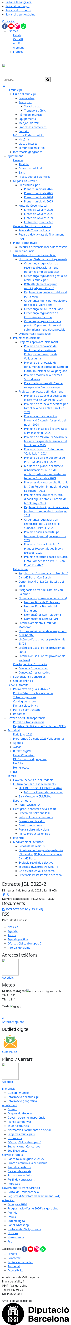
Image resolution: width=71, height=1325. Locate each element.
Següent (18, 1022)
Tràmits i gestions (19, 1167)
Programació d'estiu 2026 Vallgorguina (33, 1208)
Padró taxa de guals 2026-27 (26, 1159)
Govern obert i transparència (26, 1117)
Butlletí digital (17, 1221)
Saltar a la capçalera (19, 2)
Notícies (13, 927)
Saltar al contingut (17, 6)
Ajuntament (9, 1105)
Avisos (12, 935)
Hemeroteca (16, 1237)
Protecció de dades (20, 1262)
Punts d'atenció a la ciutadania (27, 1163)
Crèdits (12, 1254)
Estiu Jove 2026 (17, 1204)
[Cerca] (48, 79)
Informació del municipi (23, 1097)
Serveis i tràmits (12, 1155)
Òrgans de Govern (20, 1113)
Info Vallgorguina (19, 948)
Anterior (7, 1022)
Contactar (8, 21)
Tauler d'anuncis (18, 1126)
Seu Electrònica (18, 1150)
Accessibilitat (16, 1270)
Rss (10, 1241)
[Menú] (4, 86)
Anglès (17, 43)
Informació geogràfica (22, 1101)
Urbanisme (15, 1138)
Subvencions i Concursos (24, 1146)
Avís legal (14, 1266)
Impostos (14, 1184)
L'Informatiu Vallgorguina (24, 1229)
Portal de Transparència (23, 1192)
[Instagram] (17, 26)
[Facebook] (5, 26)
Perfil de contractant (21, 1179)
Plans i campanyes (20, 1122)
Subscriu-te (9, 1052)
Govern (12, 1109)
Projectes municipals (21, 1134)
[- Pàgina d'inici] (23, 70)
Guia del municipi (19, 1093)
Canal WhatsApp (18, 1225)
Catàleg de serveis (19, 1171)
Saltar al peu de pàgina (20, 14)
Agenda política (18, 939)
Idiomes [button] (13, 31)
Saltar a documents (18, 10)
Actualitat (8, 1200)
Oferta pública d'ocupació (24, 943)
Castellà (18, 39)
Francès (18, 52)
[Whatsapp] (23, 26)
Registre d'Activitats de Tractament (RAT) (34, 1196)
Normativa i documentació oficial (29, 1130)
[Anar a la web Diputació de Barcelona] (35, 1314)
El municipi (9, 1089)
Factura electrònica (20, 1175)
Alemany (18, 47)
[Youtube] (11, 26)
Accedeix (7, 977)
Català (17, 35)
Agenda (13, 931)
